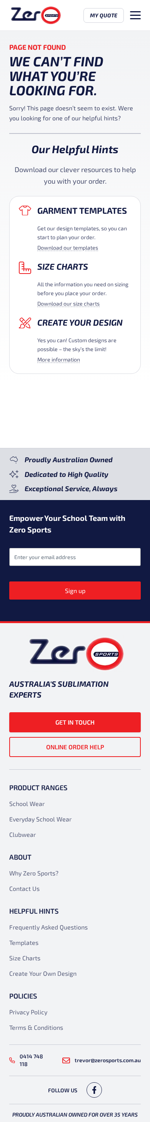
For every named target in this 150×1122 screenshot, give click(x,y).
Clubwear (22, 834)
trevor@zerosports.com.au (108, 1060)
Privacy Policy (28, 1012)
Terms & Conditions (36, 1027)
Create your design (80, 322)
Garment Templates (82, 210)
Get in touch (75, 722)
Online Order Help (75, 746)
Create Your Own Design (43, 973)
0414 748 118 (31, 1060)
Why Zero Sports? (33, 873)
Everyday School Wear (40, 819)
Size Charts (62, 266)
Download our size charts (68, 303)
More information (58, 359)
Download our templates (67, 247)
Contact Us (24, 888)
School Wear (27, 803)
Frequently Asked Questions (48, 927)
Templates (23, 942)
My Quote (103, 15)
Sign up (75, 590)
